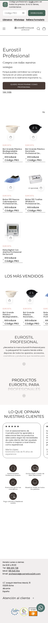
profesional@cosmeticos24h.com (25, 573)
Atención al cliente (16, 598)
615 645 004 (14, 571)
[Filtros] (44, 112)
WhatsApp (19, 19)
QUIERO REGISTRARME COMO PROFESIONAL (23, 85)
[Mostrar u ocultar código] (23, 12)
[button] (38, 29)
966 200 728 (12, 568)
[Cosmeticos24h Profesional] (24, 28)
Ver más (7, 92)
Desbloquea (37, 13)
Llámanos (7, 19)
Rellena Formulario (35, 19)
